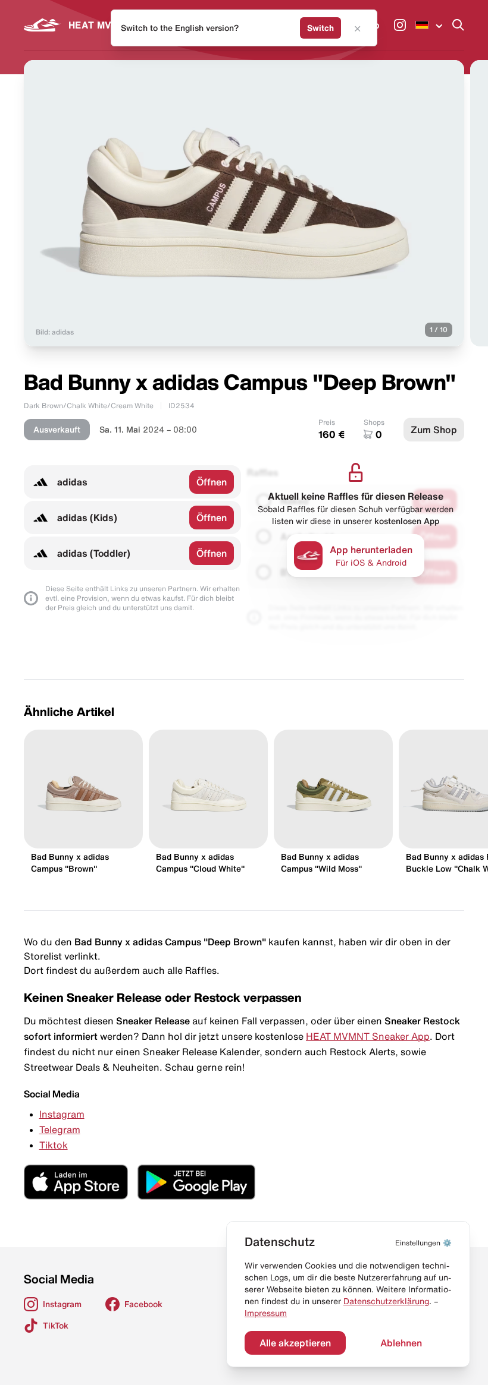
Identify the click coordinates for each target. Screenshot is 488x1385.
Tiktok (53, 1145)
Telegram (59, 1129)
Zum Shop (434, 429)
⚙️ (423, 1243)
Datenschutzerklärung (386, 1301)
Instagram (62, 1114)
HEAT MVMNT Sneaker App (368, 1036)
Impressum (266, 1313)
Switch (320, 28)
